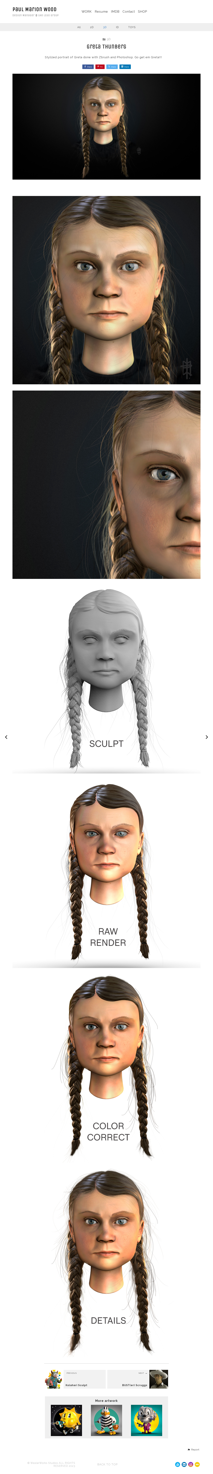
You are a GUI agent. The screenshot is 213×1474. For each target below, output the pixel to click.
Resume (101, 11)
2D (92, 27)
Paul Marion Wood (34, 9)
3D (105, 27)
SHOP (142, 11)
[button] (193, 1449)
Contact (129, 11)
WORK (87, 11)
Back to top (107, 1464)
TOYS (132, 27)
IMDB (115, 11)
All (79, 27)
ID (117, 27)
